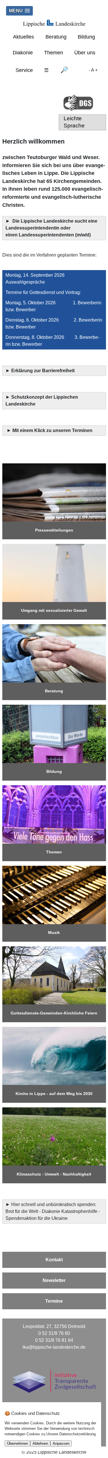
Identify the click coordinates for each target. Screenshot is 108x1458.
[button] (19, 11)
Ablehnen (40, 1443)
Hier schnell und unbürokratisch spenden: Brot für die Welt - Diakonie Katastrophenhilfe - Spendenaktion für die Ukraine (52, 1211)
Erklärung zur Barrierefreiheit (43, 370)
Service (24, 70)
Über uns (84, 53)
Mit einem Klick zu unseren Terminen (52, 430)
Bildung (86, 37)
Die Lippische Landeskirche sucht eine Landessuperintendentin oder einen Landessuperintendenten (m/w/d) (51, 228)
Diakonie (23, 53)
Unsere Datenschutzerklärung (71, 1434)
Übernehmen (17, 1443)
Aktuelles (23, 37)
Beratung (56, 37)
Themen (53, 53)
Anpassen (61, 1443)
